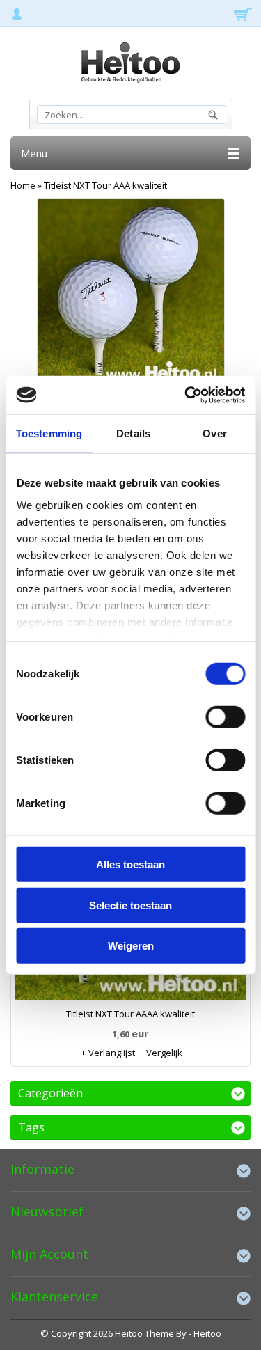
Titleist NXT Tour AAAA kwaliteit (130, 1013)
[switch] (225, 717)
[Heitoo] (130, 65)
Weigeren (131, 946)
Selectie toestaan (130, 905)
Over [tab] (214, 433)
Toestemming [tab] (49, 433)
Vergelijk (163, 1052)
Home (22, 185)
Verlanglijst (110, 1052)
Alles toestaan (130, 864)
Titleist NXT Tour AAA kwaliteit (105, 185)
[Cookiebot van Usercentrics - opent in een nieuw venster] (186, 395)
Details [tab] (133, 433)
